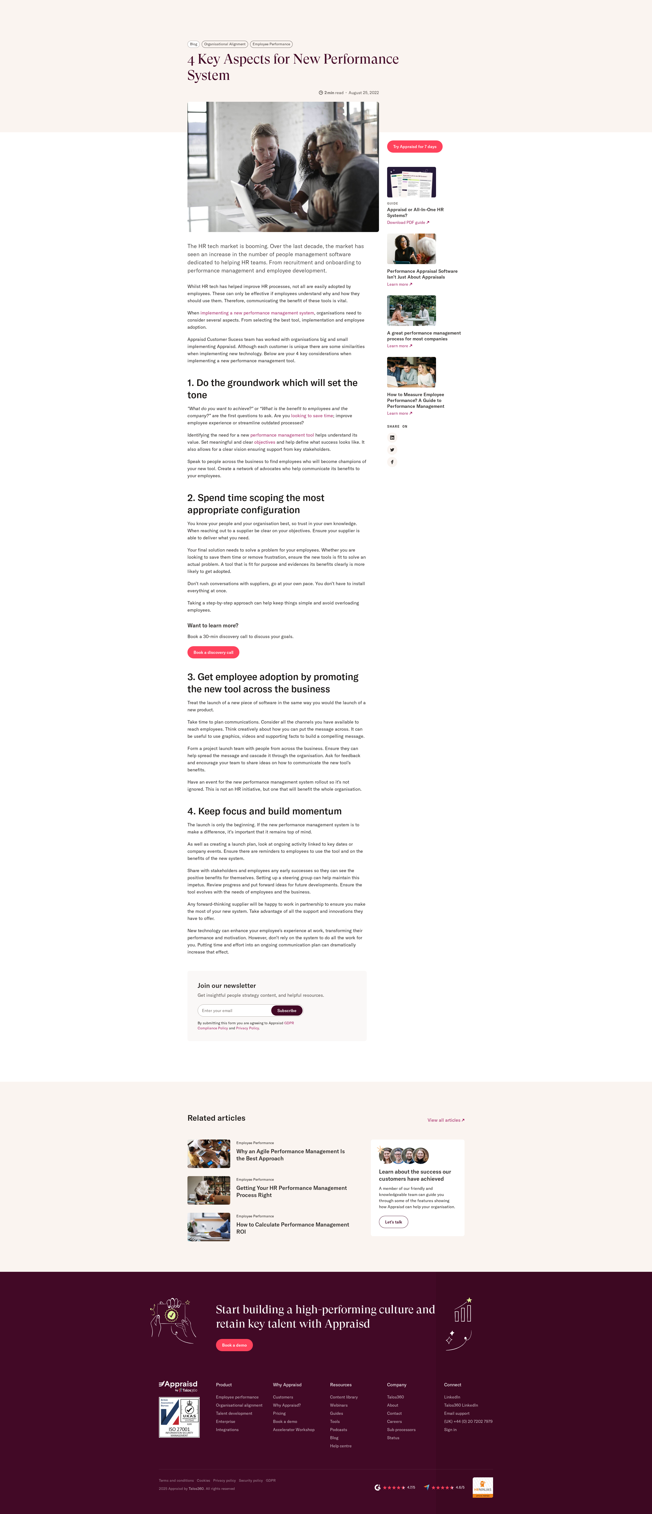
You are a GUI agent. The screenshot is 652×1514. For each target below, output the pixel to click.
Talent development (234, 1413)
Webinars (339, 1405)
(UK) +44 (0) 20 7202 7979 (468, 1421)
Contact (394, 1413)
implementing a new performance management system (257, 313)
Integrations (227, 1429)
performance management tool (282, 435)
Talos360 (395, 1397)
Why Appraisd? (287, 1405)
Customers (283, 1397)
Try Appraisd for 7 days (415, 146)
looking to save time (312, 416)
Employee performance (237, 1397)
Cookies (203, 1480)
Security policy (251, 1480)
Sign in (450, 1429)
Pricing (279, 1413)
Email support (457, 1413)
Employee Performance (255, 1143)
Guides (336, 1413)
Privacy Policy (247, 1028)
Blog (334, 1437)
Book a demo (234, 1345)
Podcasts (338, 1429)
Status (393, 1437)
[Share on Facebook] (392, 462)
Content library (344, 1397)
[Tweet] (392, 450)
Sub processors (401, 1429)
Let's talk (393, 1221)
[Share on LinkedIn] (392, 437)
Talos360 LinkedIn (461, 1405)
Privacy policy (224, 1480)
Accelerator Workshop (294, 1429)
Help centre (341, 1445)
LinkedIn (452, 1397)
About (392, 1405)
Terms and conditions (176, 1480)
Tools (335, 1421)
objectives (264, 442)
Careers (394, 1421)
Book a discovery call (213, 652)
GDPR (271, 1480)
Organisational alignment (239, 1405)
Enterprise (225, 1421)
